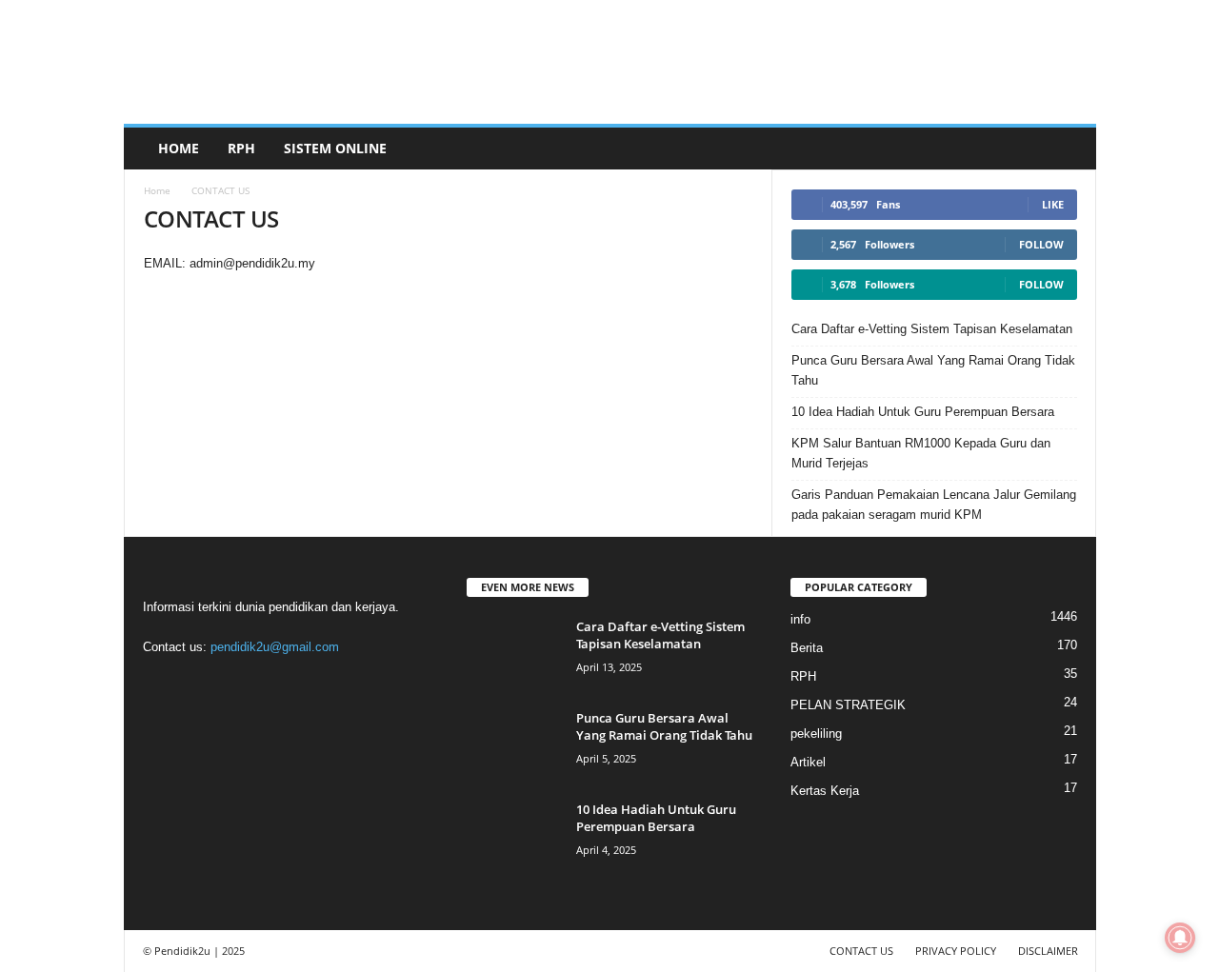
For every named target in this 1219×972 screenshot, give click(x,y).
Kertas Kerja (824, 791)
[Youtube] (316, 684)
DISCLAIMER (1048, 950)
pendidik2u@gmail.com (274, 647)
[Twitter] (279, 684)
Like (1053, 204)
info (800, 619)
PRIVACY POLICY (955, 950)
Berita (806, 648)
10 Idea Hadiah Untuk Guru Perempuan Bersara (922, 412)
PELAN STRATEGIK (848, 705)
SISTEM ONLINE (335, 148)
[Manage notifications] (1180, 937)
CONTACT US (861, 950)
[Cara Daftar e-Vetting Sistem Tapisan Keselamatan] (514, 653)
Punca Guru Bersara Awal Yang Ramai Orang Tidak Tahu (933, 370)
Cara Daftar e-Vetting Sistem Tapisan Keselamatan (931, 329)
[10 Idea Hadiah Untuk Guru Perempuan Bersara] (514, 836)
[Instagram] (201, 684)
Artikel (808, 762)
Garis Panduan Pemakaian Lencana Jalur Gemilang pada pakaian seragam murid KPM (933, 504)
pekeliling (816, 733)
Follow (1041, 244)
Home (178, 148)
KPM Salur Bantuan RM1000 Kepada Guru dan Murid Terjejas (920, 453)
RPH (241, 148)
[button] (1068, 148)
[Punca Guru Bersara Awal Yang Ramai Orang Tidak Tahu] (514, 745)
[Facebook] (162, 684)
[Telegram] (240, 684)
